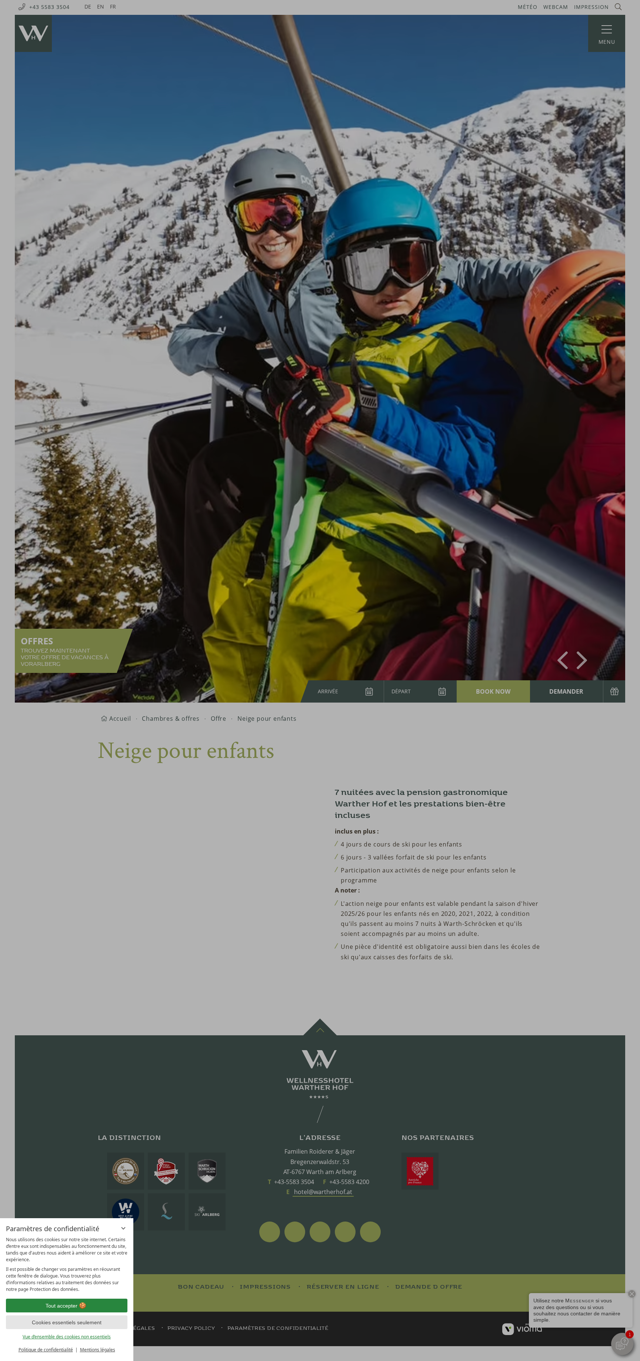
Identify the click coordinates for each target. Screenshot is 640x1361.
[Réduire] (123, 1228)
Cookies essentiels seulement (66, 1322)
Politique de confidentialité (46, 1350)
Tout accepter (61, 1306)
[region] (66, 1264)
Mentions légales (97, 1350)
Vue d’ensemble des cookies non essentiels (67, 1337)
